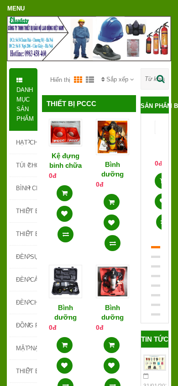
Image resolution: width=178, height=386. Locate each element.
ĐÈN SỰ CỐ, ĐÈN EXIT (26, 256)
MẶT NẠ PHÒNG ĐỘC (26, 348)
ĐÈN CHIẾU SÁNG (26, 302)
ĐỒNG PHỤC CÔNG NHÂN (26, 325)
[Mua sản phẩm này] (65, 190)
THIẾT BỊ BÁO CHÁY (26, 234)
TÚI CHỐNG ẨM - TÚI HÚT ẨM (26, 165)
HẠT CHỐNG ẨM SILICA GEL (26, 142)
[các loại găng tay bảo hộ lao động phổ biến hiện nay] (154, 362)
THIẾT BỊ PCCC (26, 211)
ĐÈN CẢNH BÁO (26, 279)
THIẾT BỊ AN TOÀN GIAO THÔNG (26, 371)
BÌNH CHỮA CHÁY (26, 188)
